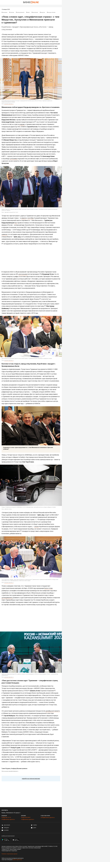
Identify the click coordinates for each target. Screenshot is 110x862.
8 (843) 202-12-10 (6, 817)
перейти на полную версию (31, 778)
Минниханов (35, 12)
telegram (6, 827)
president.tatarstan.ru (9, 103)
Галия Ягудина (6, 768)
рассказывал (23, 274)
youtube (6, 830)
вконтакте (7, 825)
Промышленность (20, 12)
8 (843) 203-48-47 (25, 817)
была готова (48, 588)
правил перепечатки (17, 859)
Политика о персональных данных (9, 853)
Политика (12, 12)
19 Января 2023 (6, 9)
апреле (23, 218)
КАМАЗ (28, 12)
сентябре (30, 218)
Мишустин (43, 12)
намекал (4, 234)
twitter (35, 825)
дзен (34, 827)
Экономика (4, 12)
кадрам (21, 124)
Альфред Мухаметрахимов (19, 768)
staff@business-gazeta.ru (48, 817)
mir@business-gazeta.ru (27, 819)
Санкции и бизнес (51, 12)
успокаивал (14, 158)
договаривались (7, 597)
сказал (36, 526)
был (15, 223)
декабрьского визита (53, 711)
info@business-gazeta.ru (8, 819)
